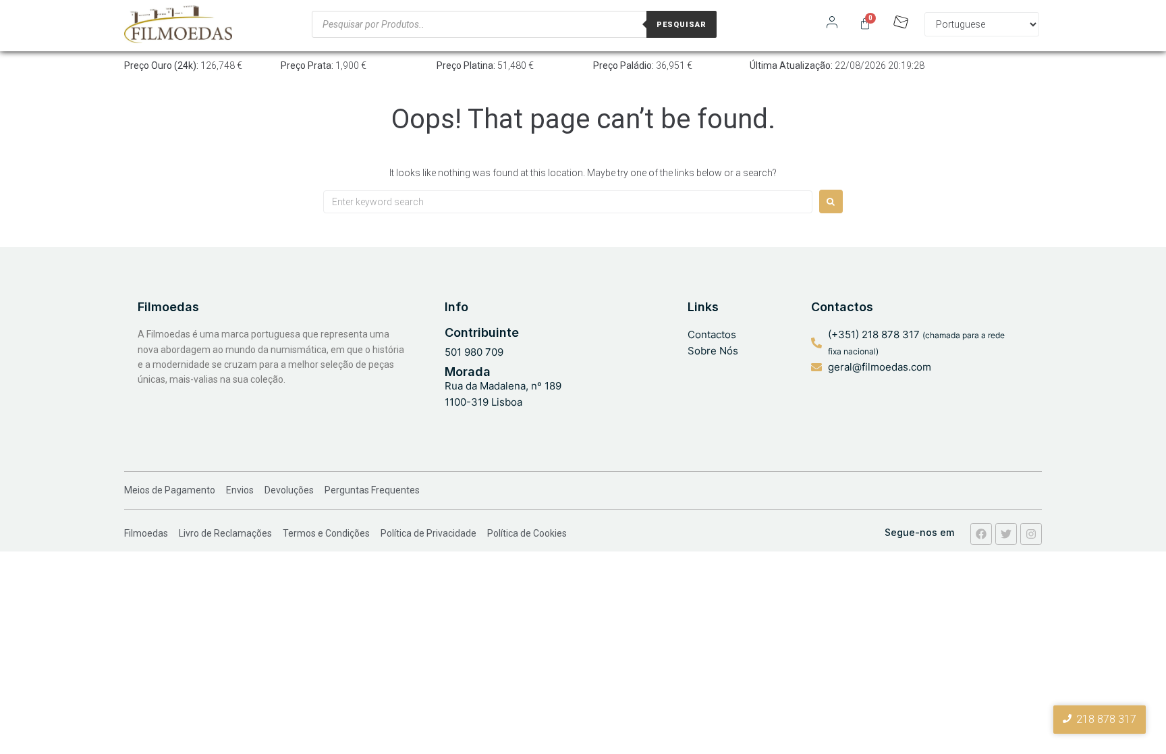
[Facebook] (981, 534)
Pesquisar (681, 24)
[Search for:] (567, 201)
